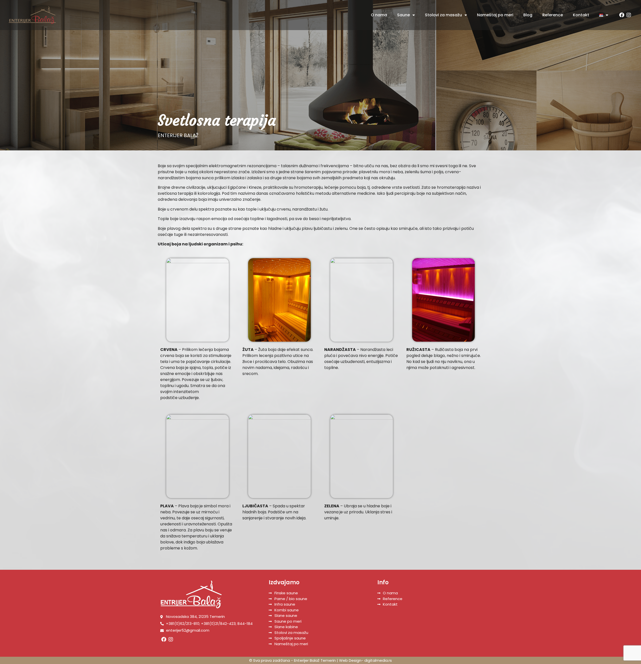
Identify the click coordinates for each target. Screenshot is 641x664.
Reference (552, 15)
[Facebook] (621, 15)
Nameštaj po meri (495, 15)
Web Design (350, 660)
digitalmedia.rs (378, 660)
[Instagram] (628, 15)
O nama (379, 15)
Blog (527, 15)
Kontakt (581, 15)
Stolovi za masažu (443, 15)
